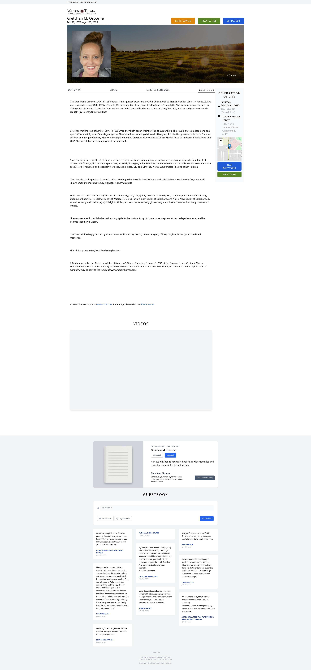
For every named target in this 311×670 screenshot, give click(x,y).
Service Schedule (158, 89)
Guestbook (206, 89)
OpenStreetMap (158, 663)
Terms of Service (162, 659)
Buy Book (170, 455)
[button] (229, 146)
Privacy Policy (148, 659)
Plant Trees (229, 174)
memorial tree (104, 304)
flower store (147, 304)
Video (113, 89)
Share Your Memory (205, 478)
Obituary (74, 89)
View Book (157, 455)
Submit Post (207, 518)
